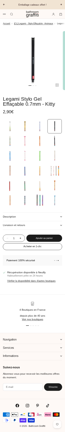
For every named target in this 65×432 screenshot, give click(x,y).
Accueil (6, 23)
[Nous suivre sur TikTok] (48, 405)
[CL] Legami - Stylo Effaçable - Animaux (33, 23)
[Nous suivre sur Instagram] (27, 405)
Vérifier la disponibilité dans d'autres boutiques (31, 281)
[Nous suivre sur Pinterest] (37, 405)
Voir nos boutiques (32, 319)
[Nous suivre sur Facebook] (17, 405)
